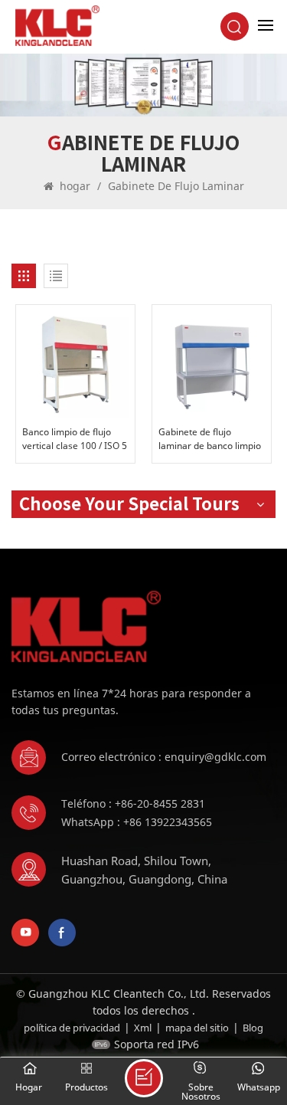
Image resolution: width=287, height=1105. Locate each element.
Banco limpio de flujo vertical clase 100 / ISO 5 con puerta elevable (74, 439)
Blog (253, 1028)
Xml (143, 1028)
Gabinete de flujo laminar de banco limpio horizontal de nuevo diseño (209, 439)
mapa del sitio (197, 1028)
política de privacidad (72, 1028)
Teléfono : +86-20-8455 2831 (133, 803)
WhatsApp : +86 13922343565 (136, 822)
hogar (75, 186)
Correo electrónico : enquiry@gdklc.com (163, 756)
